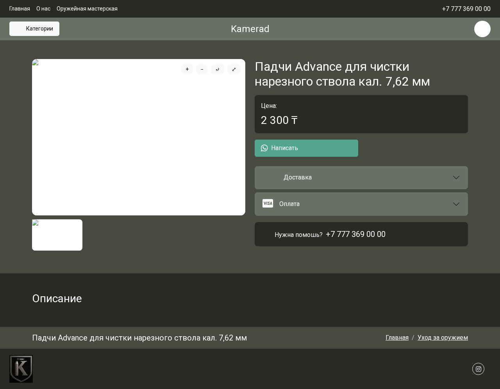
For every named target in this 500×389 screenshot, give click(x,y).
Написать (284, 148)
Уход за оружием (443, 337)
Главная (19, 8)
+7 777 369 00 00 (356, 234)
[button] (361, 177)
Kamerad (250, 28)
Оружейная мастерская (87, 8)
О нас (43, 8)
